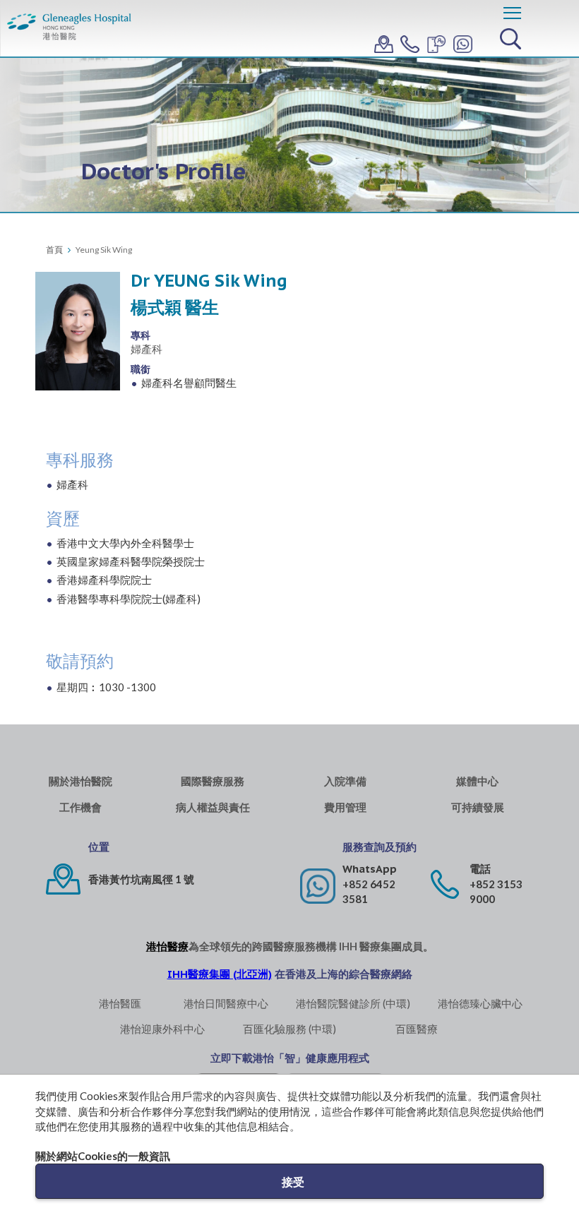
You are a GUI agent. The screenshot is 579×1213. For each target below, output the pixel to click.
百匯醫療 (416, 1028)
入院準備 (345, 781)
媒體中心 (477, 781)
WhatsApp (369, 869)
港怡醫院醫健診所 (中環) (353, 1003)
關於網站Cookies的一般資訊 (102, 1155)
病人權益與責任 (213, 807)
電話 (480, 869)
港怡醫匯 (120, 1003)
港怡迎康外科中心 (162, 1028)
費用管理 (345, 807)
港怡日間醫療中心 (226, 1003)
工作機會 (80, 807)
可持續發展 (477, 807)
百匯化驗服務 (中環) (289, 1028)
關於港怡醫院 (80, 781)
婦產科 (146, 348)
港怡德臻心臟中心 (480, 1003)
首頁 (54, 249)
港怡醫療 (167, 946)
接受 (293, 1181)
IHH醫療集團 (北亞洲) (219, 974)
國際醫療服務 (212, 781)
